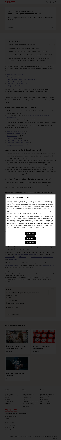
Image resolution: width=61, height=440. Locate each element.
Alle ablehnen (30, 242)
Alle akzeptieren (30, 233)
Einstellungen (30, 238)
